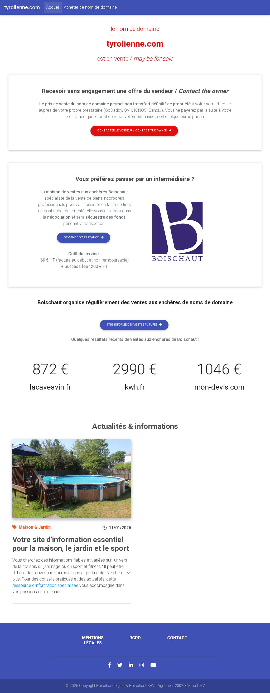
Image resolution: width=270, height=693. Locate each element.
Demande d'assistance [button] (81, 237)
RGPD (135, 637)
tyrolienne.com (135, 44)
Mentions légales (93, 640)
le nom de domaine (135, 28)
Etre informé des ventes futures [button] (132, 324)
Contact (177, 637)
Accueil (54, 7)
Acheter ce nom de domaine (90, 7)
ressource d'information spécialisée (45, 585)
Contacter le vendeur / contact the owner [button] (132, 130)
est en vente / (135, 58)
